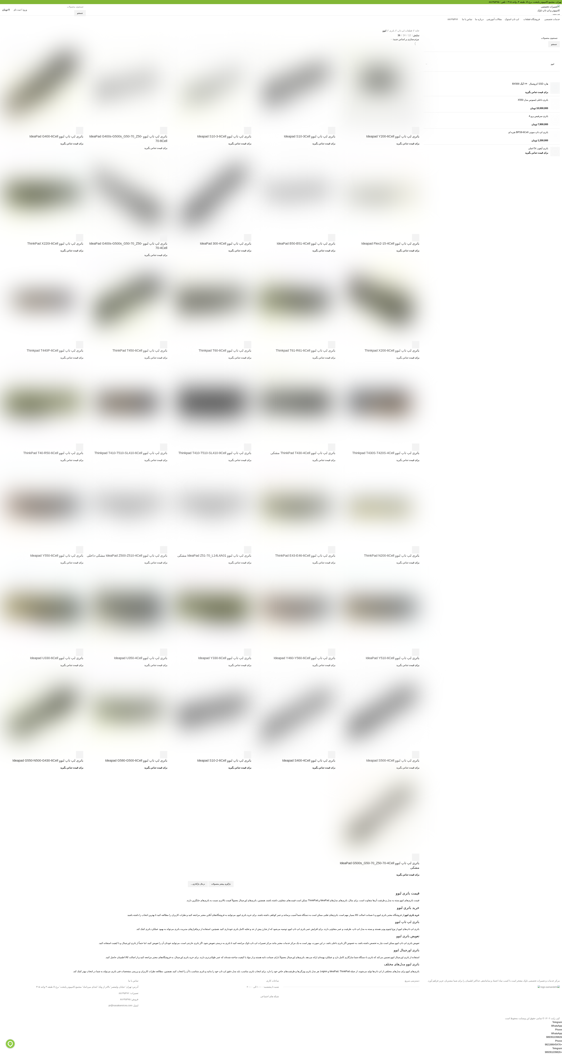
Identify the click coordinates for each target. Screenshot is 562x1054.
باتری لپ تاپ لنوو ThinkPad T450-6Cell (139, 350)
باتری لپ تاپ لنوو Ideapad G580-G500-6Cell (136, 760)
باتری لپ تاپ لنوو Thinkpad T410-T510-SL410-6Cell (130, 453)
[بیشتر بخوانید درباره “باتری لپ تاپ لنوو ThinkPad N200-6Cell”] (415, 549)
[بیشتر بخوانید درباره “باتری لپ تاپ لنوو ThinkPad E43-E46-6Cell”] (331, 549)
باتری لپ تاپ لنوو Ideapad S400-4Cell (308, 760)
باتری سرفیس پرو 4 (538, 116)
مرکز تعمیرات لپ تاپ (260, 943)
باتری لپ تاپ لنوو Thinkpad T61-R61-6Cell (305, 350)
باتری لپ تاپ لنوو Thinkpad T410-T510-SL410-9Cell (214, 453)
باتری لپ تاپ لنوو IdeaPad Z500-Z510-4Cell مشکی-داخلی (127, 555)
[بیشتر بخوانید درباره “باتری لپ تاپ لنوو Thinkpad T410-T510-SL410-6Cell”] (163, 447)
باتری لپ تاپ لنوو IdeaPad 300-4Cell (225, 243)
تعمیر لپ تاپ (412, 998)
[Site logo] (548, 9)
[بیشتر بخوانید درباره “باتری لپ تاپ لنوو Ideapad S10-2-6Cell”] (247, 754)
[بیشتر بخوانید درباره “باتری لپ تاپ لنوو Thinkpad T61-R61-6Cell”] (331, 344)
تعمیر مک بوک (412, 1004)
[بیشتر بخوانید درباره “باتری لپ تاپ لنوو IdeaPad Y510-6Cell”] (415, 652)
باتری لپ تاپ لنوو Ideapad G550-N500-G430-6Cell (47, 760)
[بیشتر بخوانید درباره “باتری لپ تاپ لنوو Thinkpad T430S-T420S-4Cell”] (415, 447)
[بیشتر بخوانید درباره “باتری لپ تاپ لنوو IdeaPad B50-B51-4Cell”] (331, 237)
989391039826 (554, 1037)
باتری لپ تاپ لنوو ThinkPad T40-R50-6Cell (53, 453)
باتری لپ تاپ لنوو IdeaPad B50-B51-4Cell (306, 243)
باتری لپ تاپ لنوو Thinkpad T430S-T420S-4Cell (385, 453)
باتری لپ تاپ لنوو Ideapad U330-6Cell (56, 658)
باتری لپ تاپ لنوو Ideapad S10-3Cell (309, 136)
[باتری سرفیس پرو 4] (555, 120)
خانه (417, 30)
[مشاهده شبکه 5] (383, 35)
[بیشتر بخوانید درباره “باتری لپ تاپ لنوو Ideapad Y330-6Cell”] (247, 652)
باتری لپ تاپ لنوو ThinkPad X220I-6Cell (55, 243)
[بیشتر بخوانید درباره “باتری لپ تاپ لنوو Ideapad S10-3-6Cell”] (247, 130)
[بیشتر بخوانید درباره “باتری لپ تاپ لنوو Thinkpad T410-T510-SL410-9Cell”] (247, 447)
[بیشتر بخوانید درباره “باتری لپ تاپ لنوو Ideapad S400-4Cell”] (331, 754)
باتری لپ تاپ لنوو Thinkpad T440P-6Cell (55, 350)
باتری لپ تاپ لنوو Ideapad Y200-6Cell (392, 136)
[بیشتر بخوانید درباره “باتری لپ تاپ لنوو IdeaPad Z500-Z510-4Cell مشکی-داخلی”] (163, 549)
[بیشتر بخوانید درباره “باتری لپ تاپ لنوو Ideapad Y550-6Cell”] (79, 549)
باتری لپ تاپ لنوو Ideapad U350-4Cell (140, 658)
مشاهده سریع (407, 130)
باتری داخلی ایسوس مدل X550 (533, 100)
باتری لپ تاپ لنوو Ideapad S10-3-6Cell (224, 136)
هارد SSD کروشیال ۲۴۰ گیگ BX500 (530, 84)
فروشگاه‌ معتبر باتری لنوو (389, 915)
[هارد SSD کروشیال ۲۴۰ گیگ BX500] (555, 88)
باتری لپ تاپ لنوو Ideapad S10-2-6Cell (224, 760)
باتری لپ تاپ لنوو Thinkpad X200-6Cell (392, 350)
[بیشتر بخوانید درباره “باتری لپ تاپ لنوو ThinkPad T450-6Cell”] (163, 344)
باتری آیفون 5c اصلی (538, 148)
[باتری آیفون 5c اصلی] (555, 151)
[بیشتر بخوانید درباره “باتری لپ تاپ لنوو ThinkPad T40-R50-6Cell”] (79, 447)
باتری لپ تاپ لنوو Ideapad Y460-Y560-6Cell (304, 658)
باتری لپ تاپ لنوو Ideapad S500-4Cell (392, 760)
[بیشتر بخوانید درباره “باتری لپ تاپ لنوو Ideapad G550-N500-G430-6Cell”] (79, 754)
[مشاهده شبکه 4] (389, 35)
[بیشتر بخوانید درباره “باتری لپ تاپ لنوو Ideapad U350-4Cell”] (163, 652)
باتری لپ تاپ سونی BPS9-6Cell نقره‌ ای (528, 132)
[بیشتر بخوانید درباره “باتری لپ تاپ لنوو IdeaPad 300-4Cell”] (247, 237)
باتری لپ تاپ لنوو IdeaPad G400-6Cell (56, 136)
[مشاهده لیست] (394, 35)
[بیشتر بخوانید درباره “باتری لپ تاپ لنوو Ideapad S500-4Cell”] (415, 754)
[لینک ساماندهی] (550, 987)
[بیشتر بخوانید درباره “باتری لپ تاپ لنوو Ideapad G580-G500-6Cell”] (163, 754)
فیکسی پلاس (413, 1015)
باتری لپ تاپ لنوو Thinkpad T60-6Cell (225, 350)
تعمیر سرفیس (412, 993)
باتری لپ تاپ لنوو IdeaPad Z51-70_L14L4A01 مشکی (214, 555)
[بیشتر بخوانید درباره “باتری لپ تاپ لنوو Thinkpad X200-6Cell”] (415, 344)
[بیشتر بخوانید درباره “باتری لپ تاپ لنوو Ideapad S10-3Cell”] (331, 130)
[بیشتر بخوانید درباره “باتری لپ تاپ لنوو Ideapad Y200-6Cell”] (415, 130)
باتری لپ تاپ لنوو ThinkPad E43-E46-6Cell (305, 555)
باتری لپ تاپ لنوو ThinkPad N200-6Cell (391, 555)
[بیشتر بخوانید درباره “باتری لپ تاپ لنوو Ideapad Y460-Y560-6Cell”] (331, 652)
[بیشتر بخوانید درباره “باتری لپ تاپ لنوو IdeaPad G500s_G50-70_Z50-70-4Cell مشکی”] (415, 857)
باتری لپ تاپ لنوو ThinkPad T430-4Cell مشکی (302, 453)
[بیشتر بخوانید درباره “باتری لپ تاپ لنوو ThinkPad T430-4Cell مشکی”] (331, 447)
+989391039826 (553, 1052)
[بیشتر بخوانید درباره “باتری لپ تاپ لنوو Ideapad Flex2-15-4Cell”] (415, 237)
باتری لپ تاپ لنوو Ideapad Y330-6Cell (224, 658)
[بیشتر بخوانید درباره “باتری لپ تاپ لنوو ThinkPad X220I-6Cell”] (79, 237)
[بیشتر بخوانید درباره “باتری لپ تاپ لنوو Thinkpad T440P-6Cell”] (79, 344)
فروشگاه (415, 1009)
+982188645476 (553, 1044)
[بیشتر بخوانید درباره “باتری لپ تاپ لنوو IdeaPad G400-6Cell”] (79, 130)
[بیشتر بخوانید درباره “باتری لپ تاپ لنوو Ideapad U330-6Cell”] (79, 652)
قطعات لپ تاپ (404, 30)
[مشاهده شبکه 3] (378, 35)
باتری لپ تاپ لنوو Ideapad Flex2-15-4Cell (390, 243)
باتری (391, 30)
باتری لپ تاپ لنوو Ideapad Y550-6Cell (56, 555)
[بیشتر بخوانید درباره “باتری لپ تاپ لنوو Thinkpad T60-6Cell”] (247, 344)
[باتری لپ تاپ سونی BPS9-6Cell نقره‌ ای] (555, 136)
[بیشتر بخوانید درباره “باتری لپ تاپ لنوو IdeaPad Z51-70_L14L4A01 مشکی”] (247, 549)
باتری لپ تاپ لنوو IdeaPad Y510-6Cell (392, 658)
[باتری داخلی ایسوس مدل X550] (555, 104)
